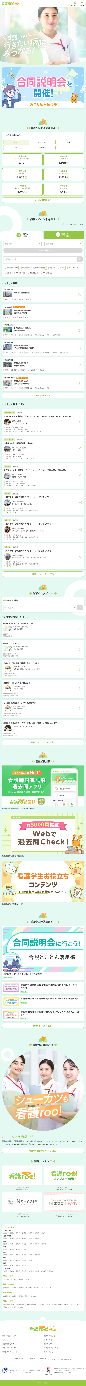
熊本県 (24, 1271)
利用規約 (53, 1359)
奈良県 (30, 1255)
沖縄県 (51, 1271)
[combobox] (22, 244)
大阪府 (18, 1255)
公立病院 (13, 1288)
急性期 (14, 1296)
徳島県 (5, 1265)
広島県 (24, 1260)
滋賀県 (5, 1255)
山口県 (30, 1260)
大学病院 (6, 1288)
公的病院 (21, 1288)
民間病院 (29, 1288)
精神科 (66, 1304)
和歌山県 (37, 1255)
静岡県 (12, 1249)
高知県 (24, 1265)
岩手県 (18, 1233)
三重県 (24, 1249)
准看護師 (13, 1279)
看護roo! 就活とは (50, 1336)
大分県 (30, 1271)
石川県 (18, 1238)
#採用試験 (24, 1002)
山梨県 (30, 1238)
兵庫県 (24, 1255)
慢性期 (27, 1296)
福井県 (24, 1238)
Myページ (5, 1340)
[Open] (74, 607)
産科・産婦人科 (57, 1304)
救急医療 (41, 1304)
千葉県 (30, 1244)
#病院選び (24, 991)
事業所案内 (43, 1358)
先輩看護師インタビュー (52, 1348)
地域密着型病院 (31, 1304)
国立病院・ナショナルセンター (43, 1288)
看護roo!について (20, 1358)
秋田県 (30, 1233)
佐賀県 (12, 1271)
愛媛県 (18, 1265)
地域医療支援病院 (8, 1304)
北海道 (5, 1233)
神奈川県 (43, 1244)
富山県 (12, 1238)
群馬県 (18, 1244)
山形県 (37, 1233)
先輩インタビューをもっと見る (43, 742)
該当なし (34, 1296)
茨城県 (5, 1244)
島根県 (12, 1260)
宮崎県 (37, 1271)
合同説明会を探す (8, 1344)
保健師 (21, 1279)
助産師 (27, 1279)
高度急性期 (6, 1296)
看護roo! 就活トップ (9, 1336)
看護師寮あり (7, 1307)
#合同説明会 (8, 977)
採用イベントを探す (9, 1348)
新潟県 (5, 1238)
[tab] (22, 235)
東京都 (37, 1244)
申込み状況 (48, 1340)
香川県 (12, 1265)
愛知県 (18, 1249)
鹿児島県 (43, 1271)
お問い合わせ (48, 1352)
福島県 (43, 1233)
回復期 (21, 1296)
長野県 (37, 1238)
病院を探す (48, 1344)
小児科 (48, 1304)
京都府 (12, 1255)
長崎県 (18, 1271)
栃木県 (12, 1244)
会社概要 (32, 1358)
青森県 (12, 1233)
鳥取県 (5, 1260)
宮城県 (24, 1233)
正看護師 (6, 1279)
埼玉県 (24, 1244)
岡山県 (18, 1260)
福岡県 (5, 1271)
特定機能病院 (20, 1304)
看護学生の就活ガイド (9, 1352)
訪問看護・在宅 (75, 1304)
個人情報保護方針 (66, 1359)
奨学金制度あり (18, 1307)
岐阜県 (5, 1249)
